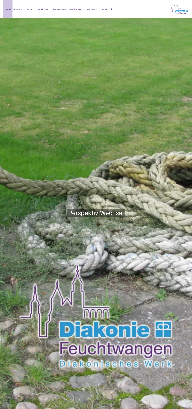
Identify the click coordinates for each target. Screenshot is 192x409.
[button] (111, 9)
